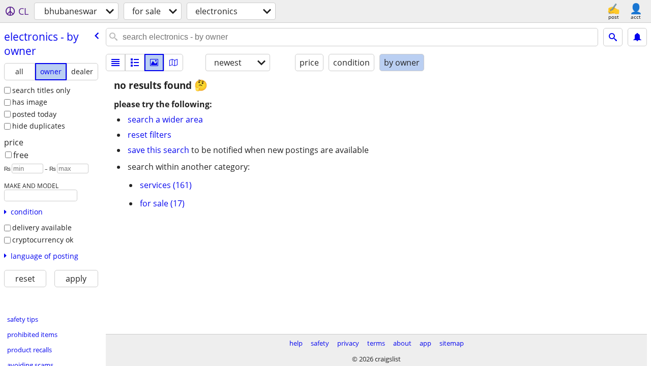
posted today (34, 114)
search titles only (41, 90)
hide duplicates (38, 126)
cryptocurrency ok (42, 240)
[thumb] (134, 62)
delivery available (42, 227)
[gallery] (154, 62)
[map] (173, 62)
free (20, 155)
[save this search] (637, 37)
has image (29, 102)
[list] (115, 62)
